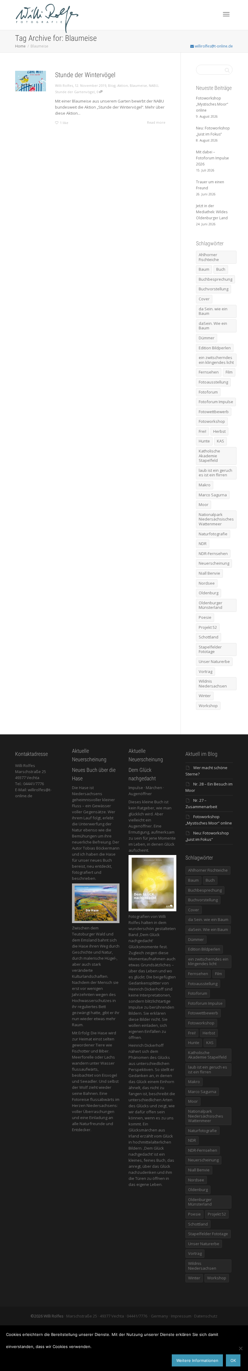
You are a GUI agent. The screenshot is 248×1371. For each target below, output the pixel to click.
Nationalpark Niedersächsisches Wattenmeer (216, 519)
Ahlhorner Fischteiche (209, 257)
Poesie (205, 617)
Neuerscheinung (214, 563)
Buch (220, 269)
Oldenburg (208, 593)
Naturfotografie (213, 534)
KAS (220, 441)
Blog (112, 85)
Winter (205, 695)
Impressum (181, 1316)
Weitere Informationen (197, 1360)
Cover (204, 299)
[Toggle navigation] (226, 14)
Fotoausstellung (213, 382)
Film (229, 372)
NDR (203, 543)
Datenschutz (205, 1316)
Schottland (208, 637)
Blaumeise (138, 85)
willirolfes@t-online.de (213, 46)
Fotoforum (208, 392)
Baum (204, 269)
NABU (153, 85)
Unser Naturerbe (214, 661)
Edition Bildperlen (215, 348)
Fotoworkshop (212, 421)
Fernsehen (209, 372)
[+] (30, 81)
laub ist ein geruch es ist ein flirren (215, 473)
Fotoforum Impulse (216, 401)
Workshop (208, 705)
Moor (203, 504)
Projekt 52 (208, 627)
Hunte (204, 441)
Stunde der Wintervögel (85, 75)
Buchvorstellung (213, 289)
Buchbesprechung (215, 279)
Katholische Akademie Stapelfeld (209, 455)
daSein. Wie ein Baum (213, 326)
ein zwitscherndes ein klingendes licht (216, 360)
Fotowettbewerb (214, 411)
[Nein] (240, 1348)
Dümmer (206, 338)
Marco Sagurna (213, 495)
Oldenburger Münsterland (210, 605)
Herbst (219, 431)
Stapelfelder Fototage (210, 649)
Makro (204, 485)
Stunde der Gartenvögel (75, 92)
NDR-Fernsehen (213, 553)
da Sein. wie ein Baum (213, 311)
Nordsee (207, 583)
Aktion (122, 85)
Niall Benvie (209, 573)
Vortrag (205, 671)
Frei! (202, 431)
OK (233, 1360)
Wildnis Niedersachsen (213, 683)
